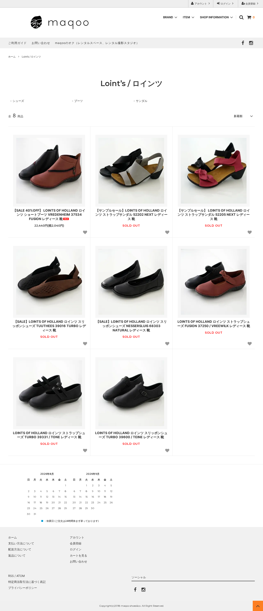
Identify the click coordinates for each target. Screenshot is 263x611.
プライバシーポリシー (22, 587)
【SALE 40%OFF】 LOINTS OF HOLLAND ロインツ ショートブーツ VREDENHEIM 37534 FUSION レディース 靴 (49, 214)
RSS (11, 576)
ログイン (225, 3)
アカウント (201, 3)
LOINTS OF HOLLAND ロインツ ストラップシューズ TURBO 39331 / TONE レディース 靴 (49, 435)
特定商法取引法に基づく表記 (27, 581)
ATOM (20, 576)
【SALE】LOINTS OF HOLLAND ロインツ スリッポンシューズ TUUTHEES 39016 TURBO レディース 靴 (49, 325)
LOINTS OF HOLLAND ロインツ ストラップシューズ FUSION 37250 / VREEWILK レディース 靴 (213, 323)
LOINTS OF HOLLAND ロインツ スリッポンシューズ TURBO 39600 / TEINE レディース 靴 (131, 435)
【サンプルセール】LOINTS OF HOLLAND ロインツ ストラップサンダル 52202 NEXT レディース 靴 (131, 214)
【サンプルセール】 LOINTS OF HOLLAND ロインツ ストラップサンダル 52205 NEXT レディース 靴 (214, 214)
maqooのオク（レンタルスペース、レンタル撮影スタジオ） (97, 43)
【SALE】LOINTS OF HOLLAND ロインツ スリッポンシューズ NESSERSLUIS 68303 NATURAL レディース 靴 (131, 325)
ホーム (12, 56)
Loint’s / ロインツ (31, 56)
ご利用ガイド (17, 43)
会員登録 (250, 3)
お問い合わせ (41, 43)
